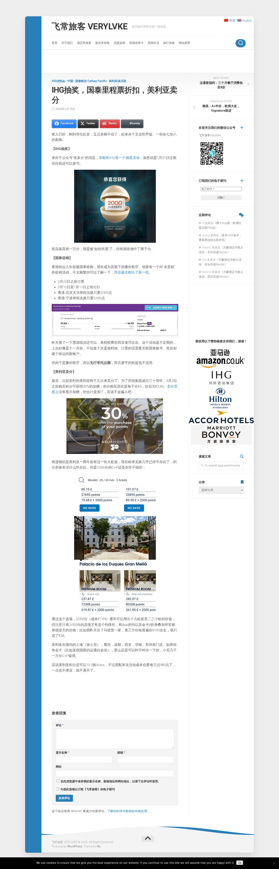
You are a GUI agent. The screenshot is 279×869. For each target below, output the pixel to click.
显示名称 (62, 752)
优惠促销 (119, 42)
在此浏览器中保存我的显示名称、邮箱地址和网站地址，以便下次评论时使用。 (111, 781)
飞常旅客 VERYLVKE (90, 26)
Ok (239, 862)
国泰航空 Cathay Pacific (91, 81)
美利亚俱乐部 (117, 81)
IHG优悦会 (58, 81)
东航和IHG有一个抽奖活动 (119, 158)
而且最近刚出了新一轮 (131, 272)
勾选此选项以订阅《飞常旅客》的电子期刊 (87, 789)
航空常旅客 (102, 42)
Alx (98, 846)
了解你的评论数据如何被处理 (127, 811)
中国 (70, 81)
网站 (58, 766)
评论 (60, 725)
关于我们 (67, 42)
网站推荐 (184, 42)
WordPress (74, 846)
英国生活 (153, 42)
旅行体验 (169, 42)
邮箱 (121, 752)
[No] (274, 863)
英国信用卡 (136, 42)
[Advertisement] (147, 62)
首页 (54, 42)
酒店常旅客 (84, 42)
